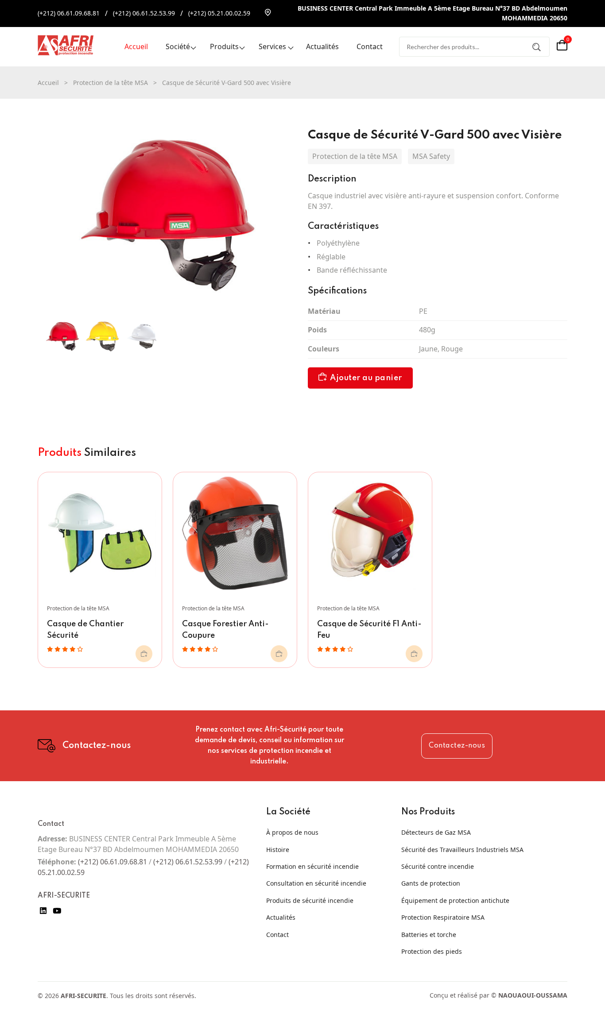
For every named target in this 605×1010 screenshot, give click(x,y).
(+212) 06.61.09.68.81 (69, 13)
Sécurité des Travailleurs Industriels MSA (462, 849)
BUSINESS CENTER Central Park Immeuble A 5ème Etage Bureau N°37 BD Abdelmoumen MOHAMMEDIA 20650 (432, 13)
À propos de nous (292, 832)
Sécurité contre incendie (437, 866)
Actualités (322, 46)
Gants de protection (430, 883)
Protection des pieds (431, 951)
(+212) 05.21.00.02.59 (219, 13)
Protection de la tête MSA (110, 82)
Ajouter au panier (366, 378)
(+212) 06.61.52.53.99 (144, 13)
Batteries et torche (428, 934)
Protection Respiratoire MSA (443, 917)
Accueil (136, 46)
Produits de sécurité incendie (309, 900)
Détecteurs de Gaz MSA (436, 832)
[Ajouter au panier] (144, 654)
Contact (370, 46)
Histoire (277, 849)
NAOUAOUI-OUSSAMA (532, 995)
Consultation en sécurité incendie (316, 883)
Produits (224, 46)
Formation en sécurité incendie (312, 866)
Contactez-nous (457, 745)
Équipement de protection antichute (455, 900)
